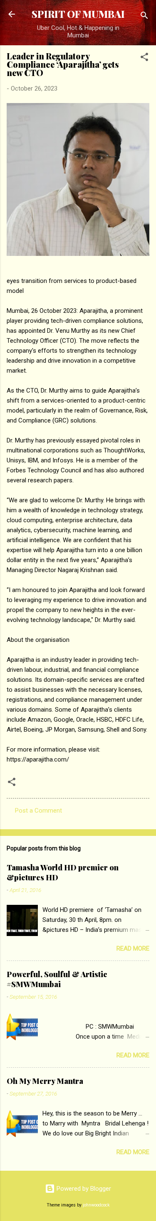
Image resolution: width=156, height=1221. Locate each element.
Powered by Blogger (83, 1188)
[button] (144, 58)
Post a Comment (38, 810)
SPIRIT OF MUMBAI (78, 13)
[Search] (144, 16)
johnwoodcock (96, 1205)
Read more (132, 948)
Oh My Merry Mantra (45, 1081)
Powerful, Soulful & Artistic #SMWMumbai (57, 979)
